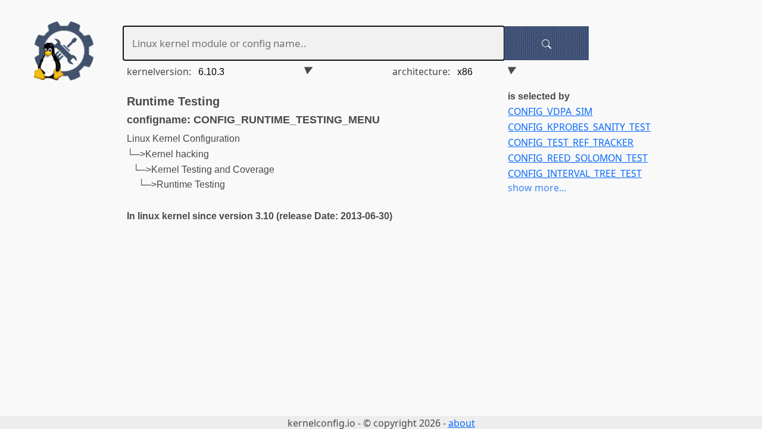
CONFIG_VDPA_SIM (550, 111)
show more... (537, 187)
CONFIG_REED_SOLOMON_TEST (578, 157)
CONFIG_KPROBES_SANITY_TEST (579, 126)
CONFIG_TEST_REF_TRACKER (570, 142)
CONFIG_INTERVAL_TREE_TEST (575, 173)
